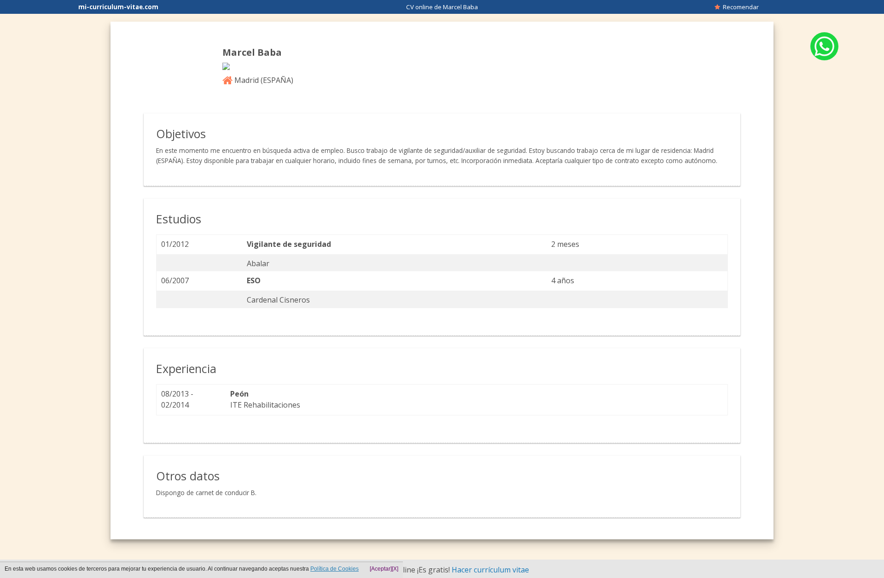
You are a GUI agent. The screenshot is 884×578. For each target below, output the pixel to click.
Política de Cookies (334, 569)
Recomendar (739, 7)
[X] (395, 569)
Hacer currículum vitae (490, 570)
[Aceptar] (381, 569)
